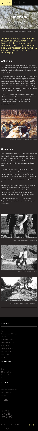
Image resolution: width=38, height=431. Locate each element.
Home (3, 331)
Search (3, 337)
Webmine (11, 429)
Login (16, 2)
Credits (3, 369)
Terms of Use (5, 378)
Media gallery (5, 354)
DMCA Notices (6, 372)
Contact (3, 357)
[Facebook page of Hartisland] (2, 400)
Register (23, 2)
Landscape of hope (7, 343)
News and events (7, 348)
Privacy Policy (6, 375)
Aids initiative (5, 345)
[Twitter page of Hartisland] (5, 400)
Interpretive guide (7, 340)
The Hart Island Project (9, 334)
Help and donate (6, 351)
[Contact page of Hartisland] (7, 400)
